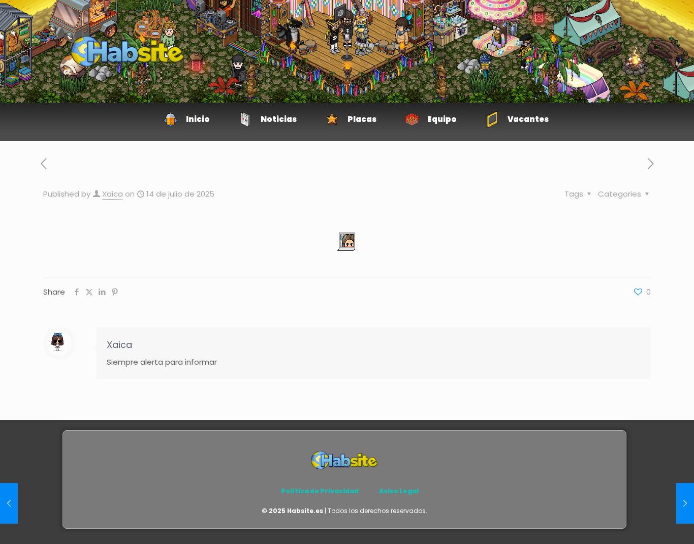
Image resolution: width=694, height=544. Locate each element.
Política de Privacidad (320, 491)
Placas (362, 119)
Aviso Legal (399, 491)
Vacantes (528, 119)
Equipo (442, 119)
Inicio (198, 119)
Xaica (112, 193)
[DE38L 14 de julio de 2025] (9, 503)
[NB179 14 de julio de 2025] (685, 503)
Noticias (279, 119)
